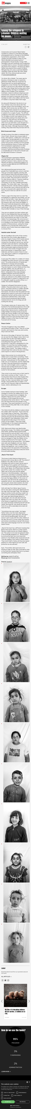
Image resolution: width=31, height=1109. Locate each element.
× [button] (29, 1082)
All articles (5, 976)
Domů (3, 9)
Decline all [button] (23, 1101)
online (23, 162)
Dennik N (9, 562)
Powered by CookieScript (15, 1107)
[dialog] (15, 1094)
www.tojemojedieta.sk (9, 75)
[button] (15, 1105)
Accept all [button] (8, 1101)
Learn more (5, 1071)
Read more (9, 1089)
